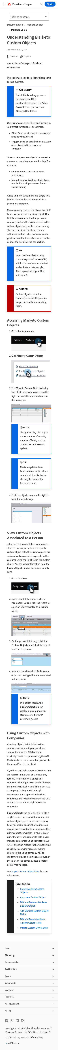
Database (37, 63)
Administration (13, 67)
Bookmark (14, 56)
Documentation (15, 24)
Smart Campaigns (22, 63)
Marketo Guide (19, 29)
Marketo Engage (35, 24)
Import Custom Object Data (25, 871)
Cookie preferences (38, 1032)
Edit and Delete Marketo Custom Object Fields (32, 921)
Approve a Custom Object (33, 897)
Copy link (27, 56)
